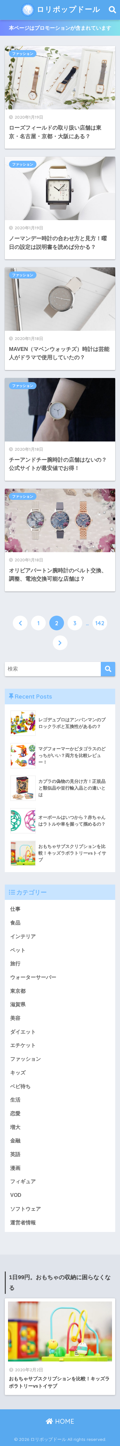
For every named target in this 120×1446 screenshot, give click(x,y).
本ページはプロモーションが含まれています (60, 28)
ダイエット (23, 1031)
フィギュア (23, 1181)
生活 (15, 1099)
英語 (15, 1154)
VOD (15, 1195)
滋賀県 (18, 1004)
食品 (15, 922)
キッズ (18, 1072)
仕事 (15, 909)
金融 (15, 1140)
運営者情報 (23, 1222)
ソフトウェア (25, 1209)
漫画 (15, 1168)
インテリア (23, 936)
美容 (15, 1018)
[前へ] (20, 623)
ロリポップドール (67, 9)
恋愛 (15, 1113)
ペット (18, 950)
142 (99, 623)
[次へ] (60, 642)
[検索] (108, 669)
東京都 (18, 991)
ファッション (22, 53)
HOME (63, 1421)
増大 (15, 1127)
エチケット (23, 1045)
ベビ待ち (20, 1086)
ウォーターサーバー (33, 977)
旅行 (15, 963)
